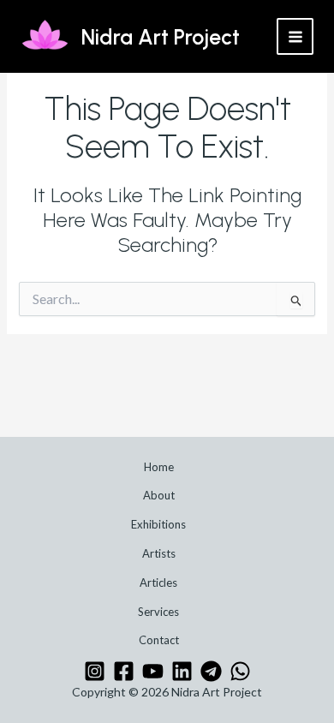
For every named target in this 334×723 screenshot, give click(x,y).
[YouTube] (153, 671)
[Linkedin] (182, 671)
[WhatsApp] (240, 671)
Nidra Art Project (160, 37)
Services (158, 611)
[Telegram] (211, 671)
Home (159, 467)
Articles (158, 582)
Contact (159, 640)
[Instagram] (94, 671)
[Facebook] (123, 671)
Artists (159, 553)
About (159, 495)
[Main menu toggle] (295, 36)
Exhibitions (158, 524)
